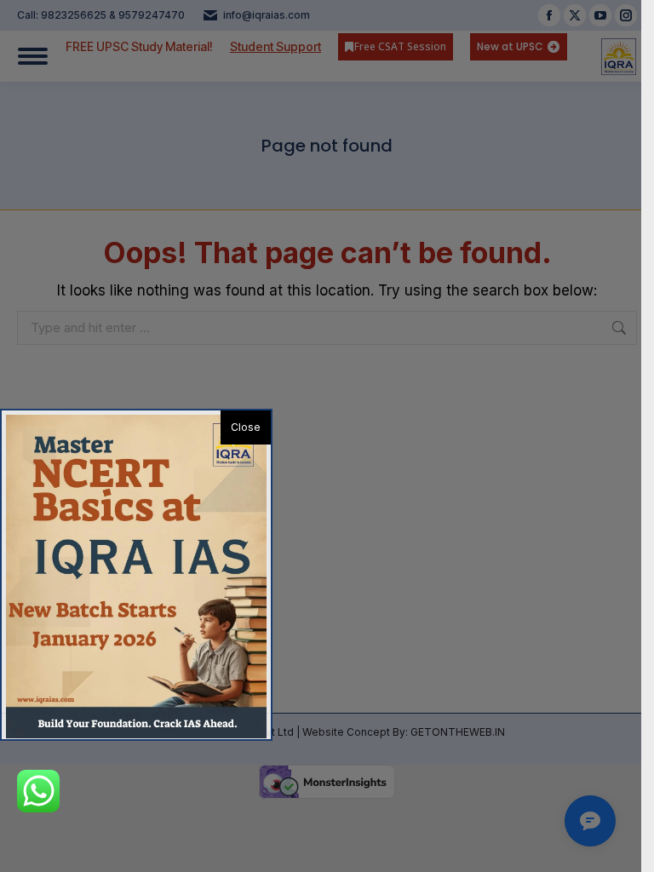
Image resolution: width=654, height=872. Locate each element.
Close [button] (246, 427)
